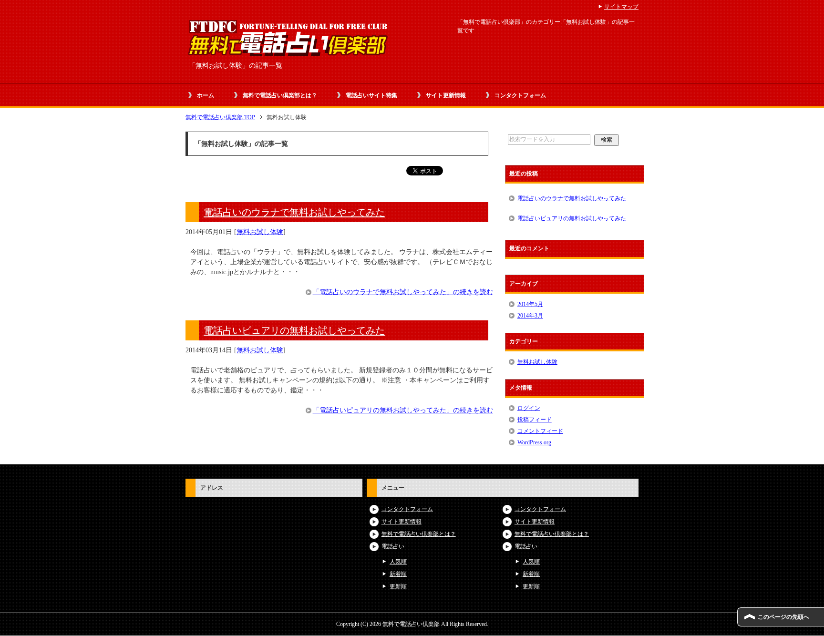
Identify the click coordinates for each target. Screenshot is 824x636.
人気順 (398, 561)
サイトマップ (621, 6)
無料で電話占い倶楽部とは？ (280, 95)
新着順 (398, 574)
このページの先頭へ (783, 617)
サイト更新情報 (446, 95)
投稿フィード (534, 419)
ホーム (205, 95)
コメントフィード (540, 431)
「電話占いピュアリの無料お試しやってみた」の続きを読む (403, 410)
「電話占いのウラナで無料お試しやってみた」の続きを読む (403, 292)
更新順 (398, 586)
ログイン (528, 408)
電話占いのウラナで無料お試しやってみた (294, 212)
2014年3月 (530, 315)
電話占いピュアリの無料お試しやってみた (294, 330)
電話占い (392, 546)
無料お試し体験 (260, 232)
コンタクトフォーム (520, 95)
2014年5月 (530, 304)
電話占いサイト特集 (371, 95)
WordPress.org (534, 442)
